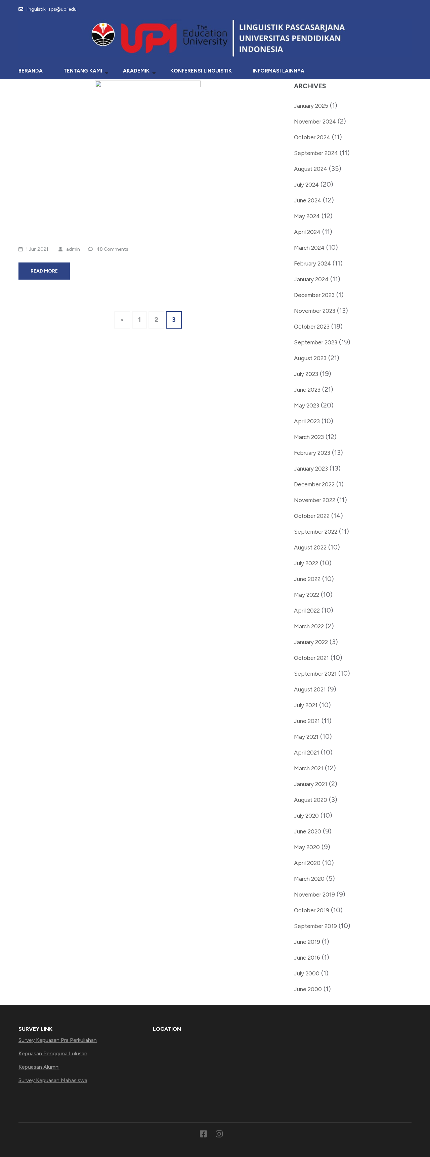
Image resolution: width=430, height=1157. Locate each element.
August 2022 (310, 547)
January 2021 (310, 784)
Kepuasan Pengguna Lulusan (52, 1053)
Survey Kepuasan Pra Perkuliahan (57, 1040)
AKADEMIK (136, 71)
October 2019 (311, 910)
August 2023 (310, 358)
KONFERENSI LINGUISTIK (201, 71)
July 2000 (306, 973)
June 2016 (307, 957)
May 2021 (306, 736)
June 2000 (308, 989)
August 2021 (310, 689)
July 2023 (306, 374)
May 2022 (306, 594)
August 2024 (310, 168)
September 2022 (315, 531)
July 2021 (305, 705)
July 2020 (306, 815)
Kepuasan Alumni (38, 1067)
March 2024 (309, 247)
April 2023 (307, 421)
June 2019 (307, 941)
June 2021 (307, 721)
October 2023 (312, 326)
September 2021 (315, 673)
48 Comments (112, 249)
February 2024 (312, 263)
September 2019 (315, 926)
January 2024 (311, 279)
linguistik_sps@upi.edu (52, 9)
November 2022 (314, 500)
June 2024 (307, 200)
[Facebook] (203, 1135)
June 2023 (307, 389)
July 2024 (306, 184)
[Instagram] (219, 1135)
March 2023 (309, 437)
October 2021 (311, 658)
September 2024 (316, 153)
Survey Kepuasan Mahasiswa (52, 1080)
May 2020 (307, 847)
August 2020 (310, 800)
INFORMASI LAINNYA (278, 71)
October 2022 (312, 516)
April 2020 (307, 863)
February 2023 (312, 452)
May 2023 (306, 405)
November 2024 (315, 121)
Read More (44, 271)
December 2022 (314, 484)
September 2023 (315, 342)
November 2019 (314, 894)
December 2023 (314, 295)
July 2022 (306, 563)
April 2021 (306, 752)
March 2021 (308, 768)
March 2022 (309, 626)
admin (73, 249)
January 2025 (311, 105)
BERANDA (30, 71)
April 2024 (307, 232)
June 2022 (307, 579)
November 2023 (314, 310)
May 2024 (307, 216)
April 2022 (307, 610)
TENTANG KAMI (82, 71)
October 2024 (312, 137)
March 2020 (309, 878)
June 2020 (307, 831)
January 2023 (311, 468)
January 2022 (311, 642)
